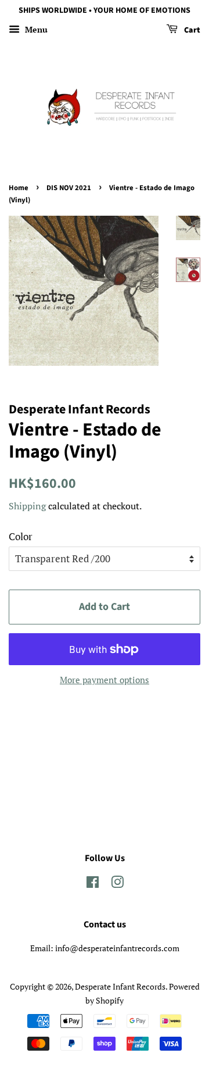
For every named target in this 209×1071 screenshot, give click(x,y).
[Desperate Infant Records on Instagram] (117, 884)
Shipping (27, 505)
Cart (191, 30)
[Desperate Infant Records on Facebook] (92, 884)
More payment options (104, 680)
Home (18, 188)
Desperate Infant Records (120, 986)
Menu (35, 29)
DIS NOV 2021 (68, 188)
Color (21, 536)
